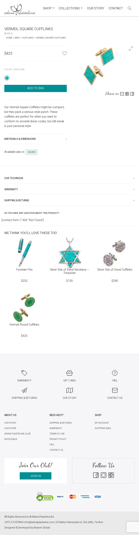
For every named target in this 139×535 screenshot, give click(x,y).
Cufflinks (27, 37)
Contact (116, 8)
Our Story (95, 8)
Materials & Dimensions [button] (20, 139)
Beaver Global (42, 528)
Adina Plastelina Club (17, 433)
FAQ (52, 444)
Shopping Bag (103, 428)
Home (9, 37)
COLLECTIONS (70, 8)
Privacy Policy (58, 439)
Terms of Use (57, 433)
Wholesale (10, 439)
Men (17, 37)
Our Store (10, 428)
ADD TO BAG (35, 88)
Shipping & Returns (60, 422)
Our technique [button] (13, 178)
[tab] (35, 139)
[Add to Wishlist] (64, 53)
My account (102, 422)
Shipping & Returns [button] (16, 200)
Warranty (56, 428)
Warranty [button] (11, 189)
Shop (47, 8)
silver (31, 152)
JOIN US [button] (35, 476)
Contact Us (56, 450)
